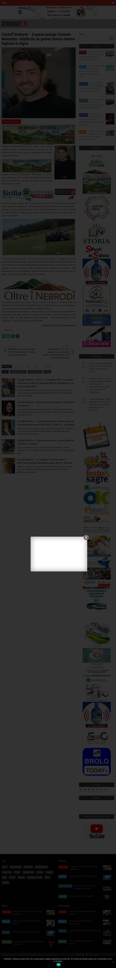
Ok (59, 965)
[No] (113, 962)
